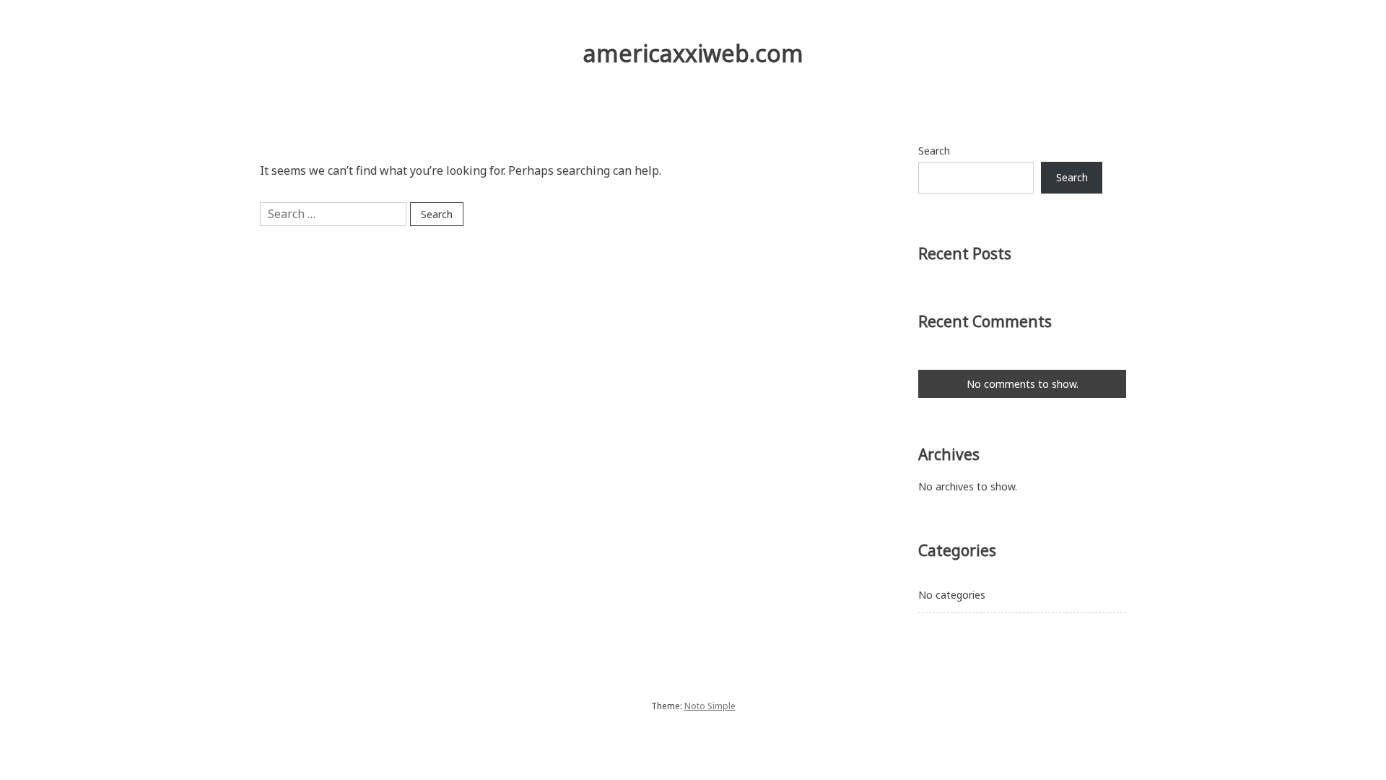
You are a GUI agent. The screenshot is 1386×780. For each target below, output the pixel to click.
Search (934, 150)
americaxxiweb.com (693, 53)
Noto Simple (710, 706)
